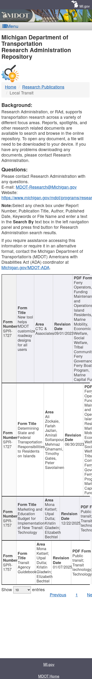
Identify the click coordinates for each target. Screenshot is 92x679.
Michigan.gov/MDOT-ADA (25, 267)
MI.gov (84, 6)
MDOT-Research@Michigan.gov (46, 187)
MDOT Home (48, 676)
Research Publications (43, 87)
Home (10, 87)
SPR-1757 (7, 523)
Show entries (23, 589)
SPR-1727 (7, 333)
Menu (12, 26)
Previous (58, 595)
